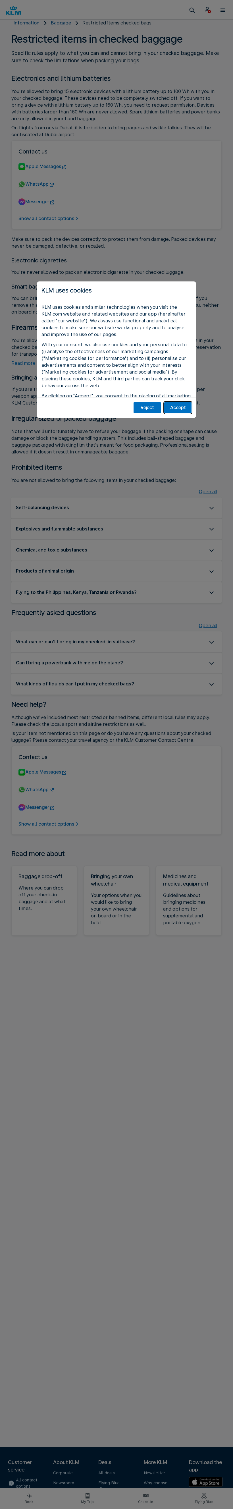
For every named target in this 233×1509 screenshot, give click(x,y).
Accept (178, 407)
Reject (147, 407)
